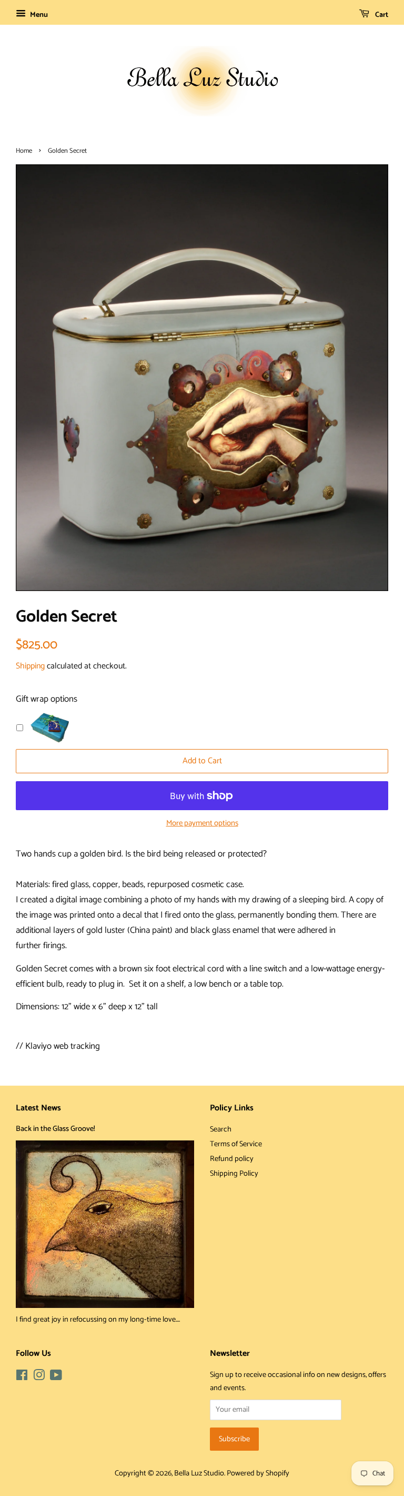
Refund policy (232, 1159)
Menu (38, 15)
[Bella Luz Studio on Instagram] (39, 1377)
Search (220, 1129)
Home (24, 150)
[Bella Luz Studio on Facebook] (22, 1377)
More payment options (202, 823)
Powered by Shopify (258, 1473)
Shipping (30, 666)
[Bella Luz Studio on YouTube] (56, 1377)
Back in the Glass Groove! (55, 1129)
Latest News (38, 1108)
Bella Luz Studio (199, 1473)
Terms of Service (236, 1144)
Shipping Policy (234, 1173)
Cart (380, 15)
